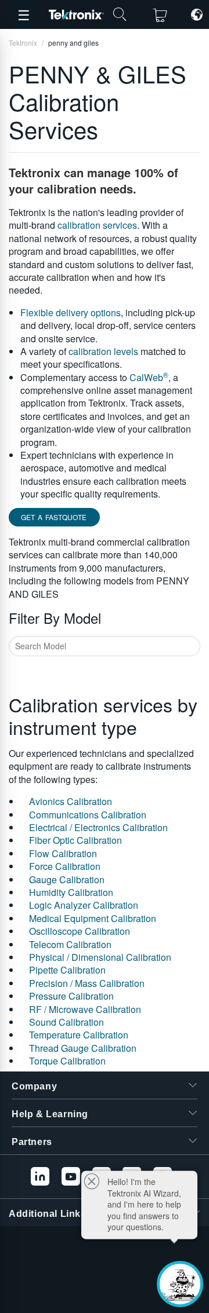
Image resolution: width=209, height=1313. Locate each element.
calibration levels (103, 351)
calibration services (97, 225)
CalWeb (148, 377)
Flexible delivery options (70, 312)
